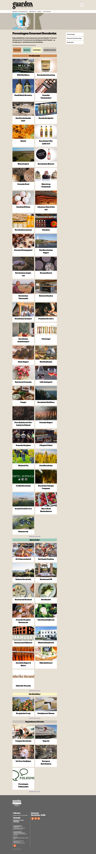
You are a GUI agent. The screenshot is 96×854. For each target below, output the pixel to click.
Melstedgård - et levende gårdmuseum (20, 11)
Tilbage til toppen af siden (34, 536)
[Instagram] (35, 818)
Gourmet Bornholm (47, 11)
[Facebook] (32, 818)
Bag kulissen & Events (50, 50)
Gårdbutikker (37, 50)
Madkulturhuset (32, 11)
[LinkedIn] (38, 818)
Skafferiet (39, 11)
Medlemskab (70, 42)
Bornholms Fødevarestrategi (74, 38)
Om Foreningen (71, 34)
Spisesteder (27, 50)
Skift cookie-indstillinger (16, 849)
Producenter (17, 50)
